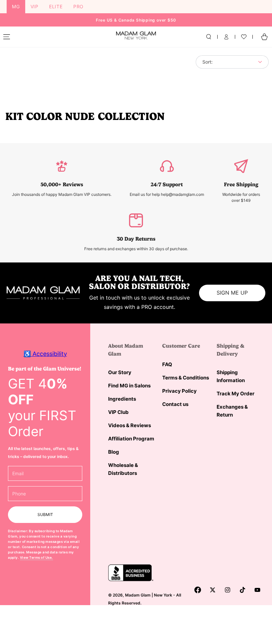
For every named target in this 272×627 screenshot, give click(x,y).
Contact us (175, 404)
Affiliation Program (131, 438)
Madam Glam (138, 595)
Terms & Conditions (185, 377)
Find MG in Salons (129, 385)
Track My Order (235, 393)
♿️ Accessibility (45, 353)
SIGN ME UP (232, 292)
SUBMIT (45, 514)
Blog (113, 452)
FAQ (167, 364)
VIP (34, 6)
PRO (78, 6)
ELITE (56, 6)
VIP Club (118, 412)
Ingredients (122, 399)
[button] (208, 36)
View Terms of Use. (36, 557)
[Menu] (6, 36)
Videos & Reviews (129, 425)
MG (16, 6)
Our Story (119, 372)
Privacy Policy (179, 391)
